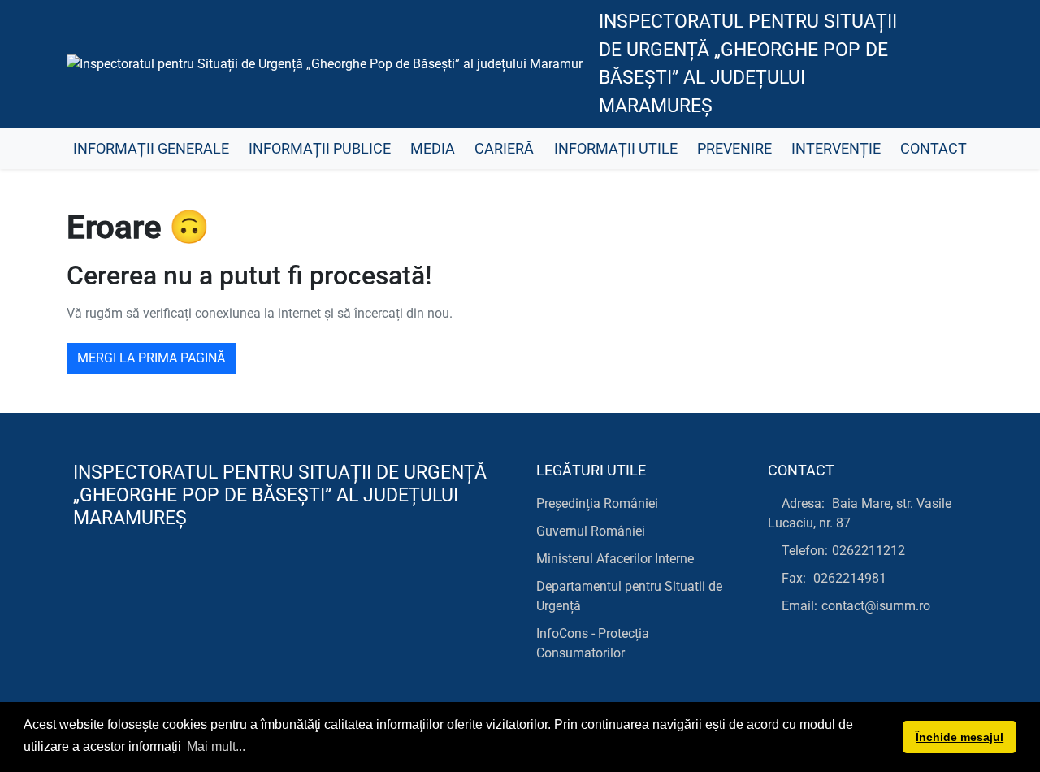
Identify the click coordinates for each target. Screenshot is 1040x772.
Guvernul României (590, 531)
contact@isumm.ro (875, 606)
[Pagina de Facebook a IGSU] (947, 64)
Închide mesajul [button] (959, 737)
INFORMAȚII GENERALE (151, 149)
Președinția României (597, 503)
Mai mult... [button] (216, 746)
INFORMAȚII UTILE (616, 149)
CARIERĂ (504, 149)
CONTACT (933, 149)
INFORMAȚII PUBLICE (320, 149)
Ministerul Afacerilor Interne (615, 558)
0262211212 (868, 550)
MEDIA (432, 149)
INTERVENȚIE (836, 149)
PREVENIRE (734, 149)
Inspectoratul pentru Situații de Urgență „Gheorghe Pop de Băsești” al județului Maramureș (748, 64)
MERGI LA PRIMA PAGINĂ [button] (151, 358)
